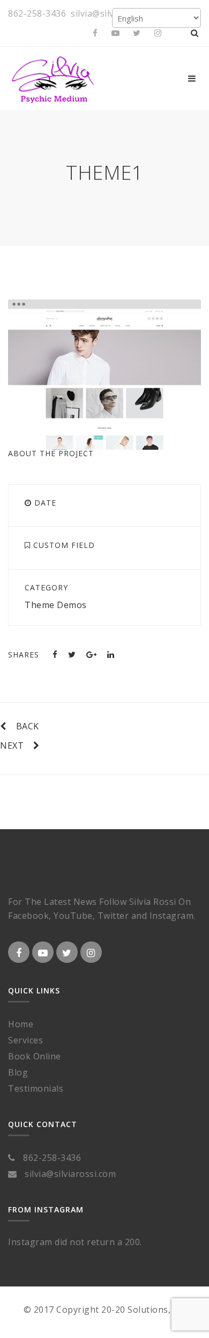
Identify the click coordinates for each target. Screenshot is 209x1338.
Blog (18, 1072)
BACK (27, 726)
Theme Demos (56, 605)
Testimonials (35, 1088)
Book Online (34, 1056)
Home (20, 1024)
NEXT (12, 745)
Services (25, 1040)
